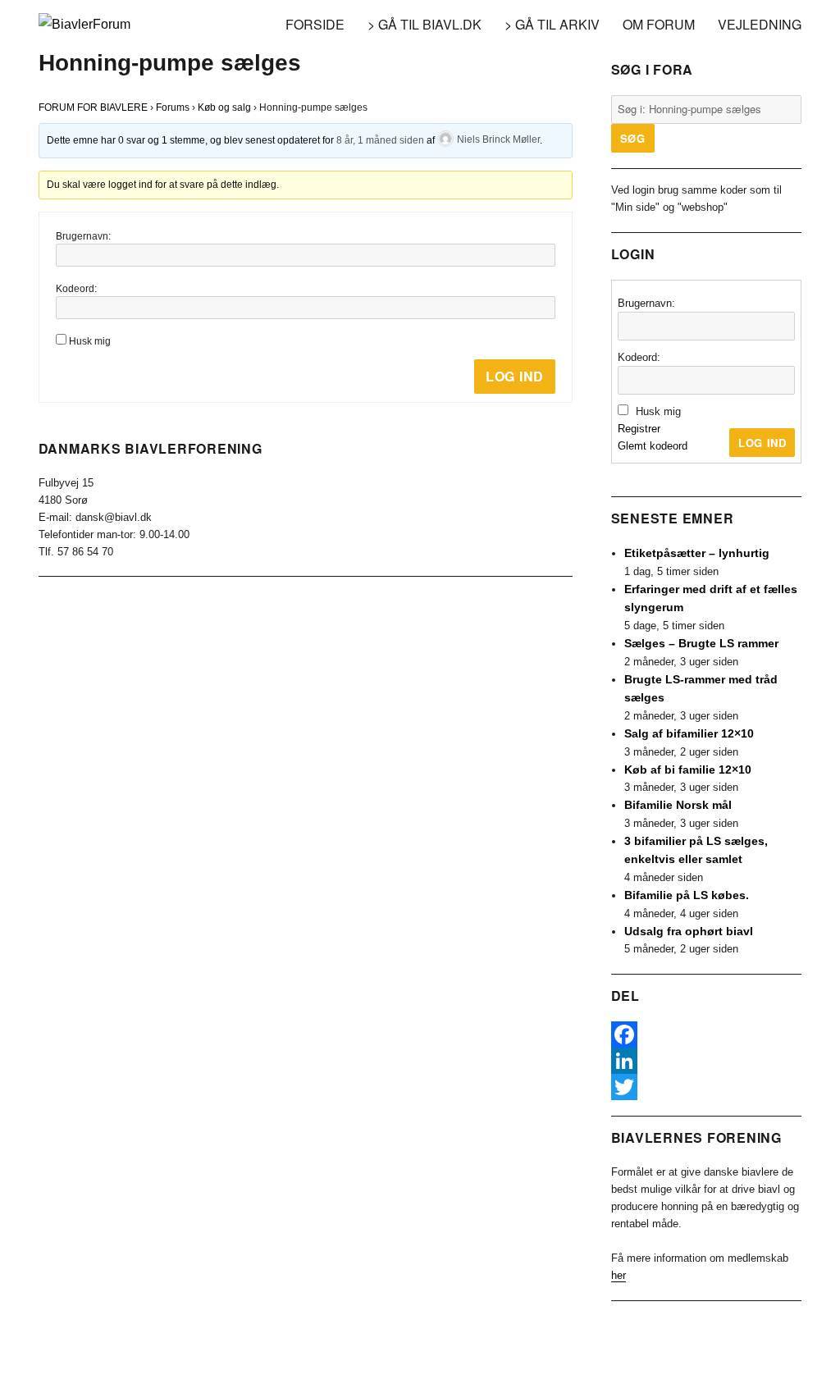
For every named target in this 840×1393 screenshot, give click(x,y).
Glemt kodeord (652, 446)
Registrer (639, 428)
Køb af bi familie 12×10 (687, 769)
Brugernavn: (83, 236)
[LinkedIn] (706, 1061)
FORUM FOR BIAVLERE (93, 107)
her (618, 1275)
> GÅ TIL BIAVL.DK (425, 24)
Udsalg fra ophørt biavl (688, 931)
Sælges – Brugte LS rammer (701, 643)
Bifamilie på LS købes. (686, 895)
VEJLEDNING (759, 24)
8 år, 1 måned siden (380, 139)
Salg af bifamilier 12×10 (689, 733)
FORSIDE (315, 24)
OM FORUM (659, 24)
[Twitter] (706, 1087)
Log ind (515, 376)
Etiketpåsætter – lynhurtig (696, 552)
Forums (172, 107)
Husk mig (90, 341)
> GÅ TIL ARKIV (552, 24)
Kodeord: (76, 289)
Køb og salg (224, 107)
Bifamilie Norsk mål (678, 804)
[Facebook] (706, 1034)
